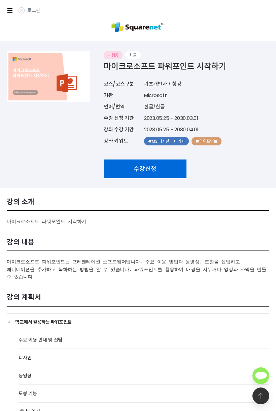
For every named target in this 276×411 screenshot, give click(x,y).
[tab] (138, 322)
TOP (261, 396)
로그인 (33, 10)
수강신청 (145, 169)
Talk (260, 375)
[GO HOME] (138, 26)
